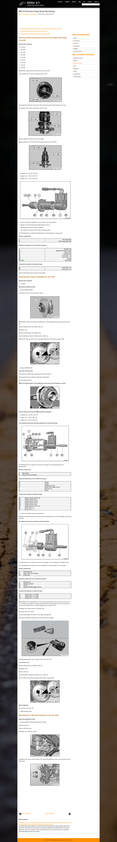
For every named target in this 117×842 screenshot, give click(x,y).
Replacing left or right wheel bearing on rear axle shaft (35, 33)
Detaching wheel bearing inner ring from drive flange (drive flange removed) (40, 28)
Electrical (76, 68)
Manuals (60, 1)
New (79, 1)
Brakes (75, 60)
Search (96, 1)
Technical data (77, 51)
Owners (67, 1)
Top (84, 1)
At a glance (77, 40)
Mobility (76, 48)
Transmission (77, 76)
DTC (75, 66)
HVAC (75, 71)
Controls (76, 43)
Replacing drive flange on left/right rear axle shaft (33, 31)
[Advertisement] (45, 21)
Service (74, 1)
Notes (75, 38)
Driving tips (77, 46)
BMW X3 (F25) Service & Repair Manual (28, 14)
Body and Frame (78, 58)
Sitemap (90, 1)
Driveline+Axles (78, 63)
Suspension (77, 74)
